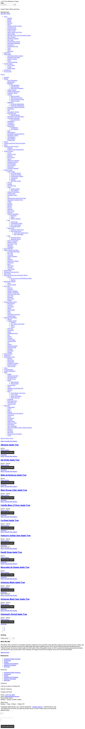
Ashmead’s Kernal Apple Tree (14, 614)
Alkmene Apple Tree (10, 445)
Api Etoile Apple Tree (10, 460)
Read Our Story (5, 652)
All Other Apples (12, 441)
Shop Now (4, 13)
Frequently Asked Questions (12, 659)
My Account (7, 660)
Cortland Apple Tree (10, 520)
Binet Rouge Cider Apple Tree (14, 490)
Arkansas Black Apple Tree (13, 582)
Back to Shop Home (7, 438)
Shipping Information (10, 665)
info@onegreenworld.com (11, 696)
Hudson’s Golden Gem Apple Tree (16, 535)
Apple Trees (4, 441)
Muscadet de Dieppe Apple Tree (15, 567)
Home (2, 74)
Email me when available (7, 452)
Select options (5, 450)
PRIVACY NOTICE (37, 707)
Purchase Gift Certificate (11, 663)
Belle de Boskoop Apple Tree (13, 475)
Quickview (4, 455)
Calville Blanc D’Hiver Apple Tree (15, 505)
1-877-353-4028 (10, 695)
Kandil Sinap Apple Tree (11, 552)
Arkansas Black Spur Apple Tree (15, 599)
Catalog (6, 662)
